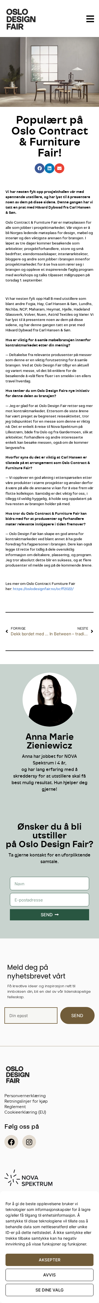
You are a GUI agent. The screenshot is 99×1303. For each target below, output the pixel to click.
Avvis (49, 1275)
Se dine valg (49, 1290)
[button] (40, 168)
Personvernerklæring (25, 1095)
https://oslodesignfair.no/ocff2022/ (43, 589)
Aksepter (50, 1259)
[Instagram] (29, 1142)
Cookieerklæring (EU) (25, 1112)
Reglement (15, 1106)
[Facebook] (11, 1142)
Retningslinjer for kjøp (26, 1101)
